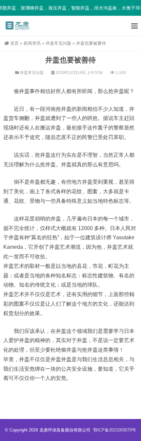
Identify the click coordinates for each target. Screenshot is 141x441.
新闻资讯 (32, 43)
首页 (14, 43)
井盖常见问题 (58, 43)
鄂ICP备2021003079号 (114, 430)
